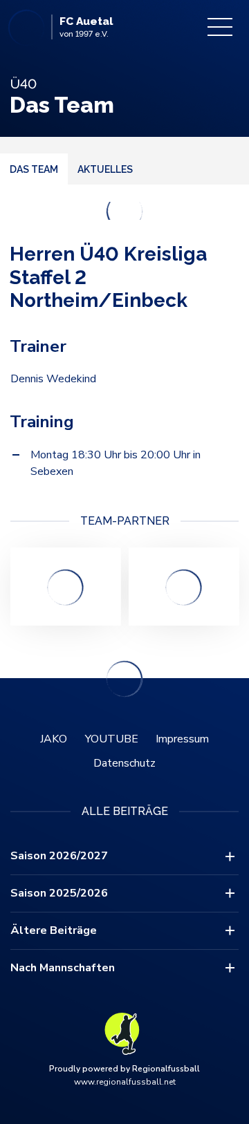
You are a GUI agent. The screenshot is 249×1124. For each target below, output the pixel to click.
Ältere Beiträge (53, 930)
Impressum (182, 739)
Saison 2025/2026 (59, 893)
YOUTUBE (111, 739)
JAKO (53, 739)
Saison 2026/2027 (59, 855)
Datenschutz (124, 763)
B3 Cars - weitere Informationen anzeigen (65, 586)
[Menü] (220, 27)
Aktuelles (105, 169)
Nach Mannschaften (62, 967)
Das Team (34, 169)
